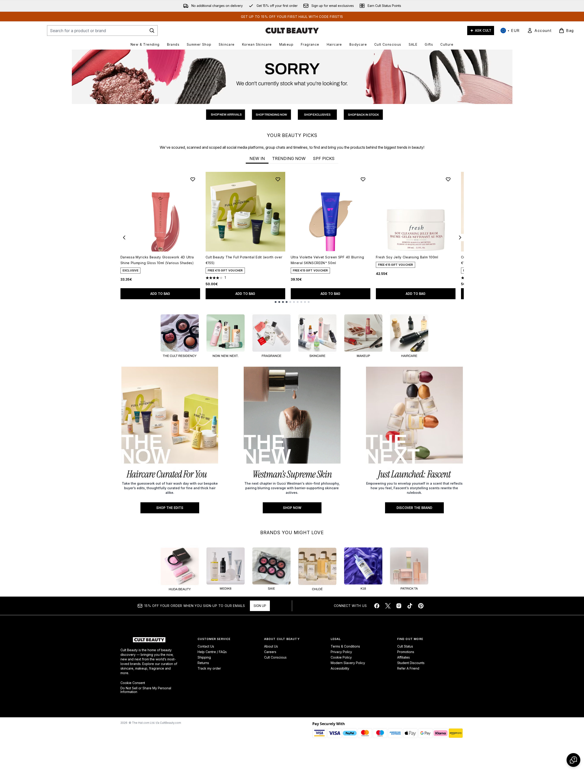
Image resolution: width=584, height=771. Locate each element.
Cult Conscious (275, 657)
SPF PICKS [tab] (324, 158)
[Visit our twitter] (387, 605)
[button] (573, 760)
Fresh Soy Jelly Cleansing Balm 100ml (407, 257)
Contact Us (206, 646)
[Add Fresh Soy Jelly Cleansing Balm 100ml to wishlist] (448, 179)
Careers (270, 652)
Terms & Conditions (345, 646)
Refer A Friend (408, 668)
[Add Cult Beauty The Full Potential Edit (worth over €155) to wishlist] (277, 179)
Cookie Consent (132, 683)
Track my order (209, 668)
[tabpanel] (292, 237)
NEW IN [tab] (257, 158)
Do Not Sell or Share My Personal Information (145, 690)
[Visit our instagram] (398, 605)
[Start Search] (152, 30)
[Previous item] (124, 237)
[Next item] (460, 237)
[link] (539, 30)
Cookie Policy (341, 657)
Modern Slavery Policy (348, 663)
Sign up (260, 606)
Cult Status (405, 646)
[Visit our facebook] (376, 605)
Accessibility (340, 668)
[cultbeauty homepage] (292, 30)
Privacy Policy (341, 652)
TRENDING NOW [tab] (289, 158)
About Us (271, 646)
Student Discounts (411, 663)
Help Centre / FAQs (212, 652)
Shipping (204, 657)
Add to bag (160, 294)
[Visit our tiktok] (409, 605)
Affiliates (403, 657)
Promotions (405, 652)
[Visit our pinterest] (420, 605)
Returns (203, 663)
